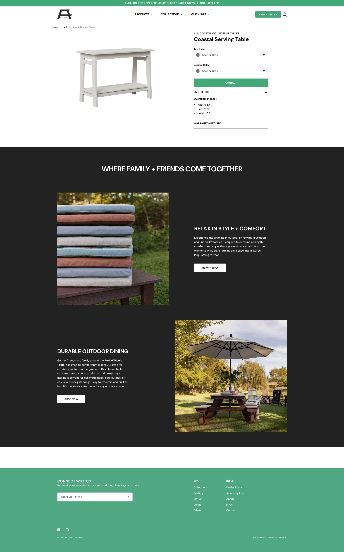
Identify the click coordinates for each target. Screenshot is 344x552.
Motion (198, 499)
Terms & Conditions (277, 537)
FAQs (229, 504)
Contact (231, 82)
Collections (201, 487)
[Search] (285, 14)
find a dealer (268, 14)
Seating (198, 493)
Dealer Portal (234, 487)
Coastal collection (214, 33)
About (230, 499)
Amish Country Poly (74, 537)
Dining (197, 504)
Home (55, 27)
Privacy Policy (259, 537)
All (65, 27)
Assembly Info (235, 493)
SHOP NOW (71, 399)
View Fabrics (210, 267)
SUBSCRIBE (127, 497)
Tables (234, 33)
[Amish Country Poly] (64, 14)
